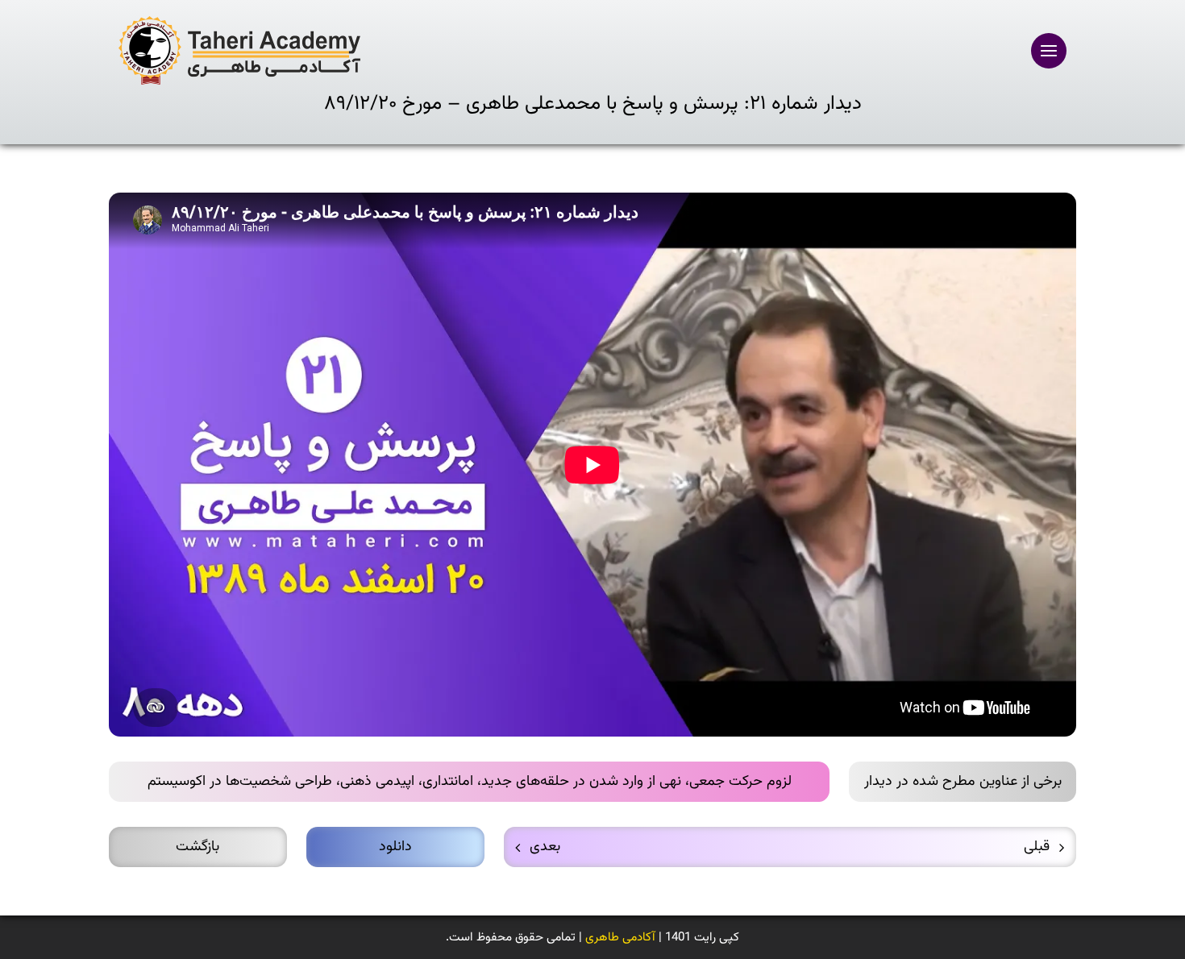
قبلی (1037, 847)
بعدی (545, 847)
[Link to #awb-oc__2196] (1048, 50)
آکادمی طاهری (620, 937)
